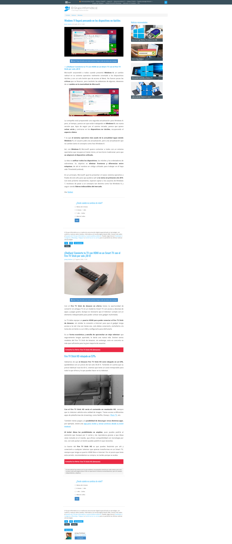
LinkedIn (83, 535)
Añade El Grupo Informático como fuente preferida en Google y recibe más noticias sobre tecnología (95, 61)
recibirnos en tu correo (92, 238)
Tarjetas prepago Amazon (144, 1)
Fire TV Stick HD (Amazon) (90, 350)
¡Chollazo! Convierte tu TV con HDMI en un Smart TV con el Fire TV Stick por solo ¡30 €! (92, 68)
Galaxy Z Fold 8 (131, 1)
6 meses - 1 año (81, 210)
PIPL (139, 3)
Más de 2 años (80, 216)
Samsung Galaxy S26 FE (87, 1)
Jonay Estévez (68, 259)
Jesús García (68, 24)
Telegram (81, 238)
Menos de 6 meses (82, 207)
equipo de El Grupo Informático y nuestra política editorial (83, 236)
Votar (77, 220)
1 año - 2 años (80, 213)
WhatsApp (74, 238)
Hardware (74, 524)
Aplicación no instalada (129, 3)
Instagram (67, 238)
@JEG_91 (77, 535)
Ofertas (67, 524)
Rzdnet (70, 192)
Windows (67, 246)
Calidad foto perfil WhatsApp (113, 3)
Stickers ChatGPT (100, 1)
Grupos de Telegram (98, 3)
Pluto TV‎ (113, 415)
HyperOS (109, 1)
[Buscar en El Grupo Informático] (165, 2)
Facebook (118, 236)
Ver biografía (80, 538)
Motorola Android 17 (119, 1)
